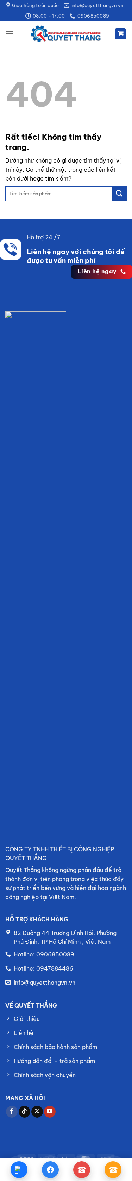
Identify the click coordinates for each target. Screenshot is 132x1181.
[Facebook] (50, 1169)
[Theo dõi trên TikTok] (24, 1112)
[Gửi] (119, 194)
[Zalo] (19, 1169)
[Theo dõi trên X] (37, 1112)
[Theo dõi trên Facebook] (12, 1112)
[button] (9, 33)
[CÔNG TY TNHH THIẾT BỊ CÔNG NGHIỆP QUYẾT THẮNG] (66, 33)
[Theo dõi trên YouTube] (50, 1112)
